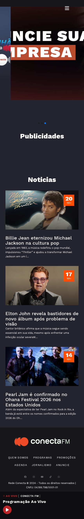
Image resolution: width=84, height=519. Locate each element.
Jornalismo (41, 465)
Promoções (66, 457)
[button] (39, 123)
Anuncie (63, 465)
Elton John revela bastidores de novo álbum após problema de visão (42, 319)
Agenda (20, 465)
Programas (42, 457)
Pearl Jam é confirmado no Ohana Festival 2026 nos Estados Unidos (36, 400)
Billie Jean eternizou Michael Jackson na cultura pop (38, 240)
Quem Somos (18, 457)
